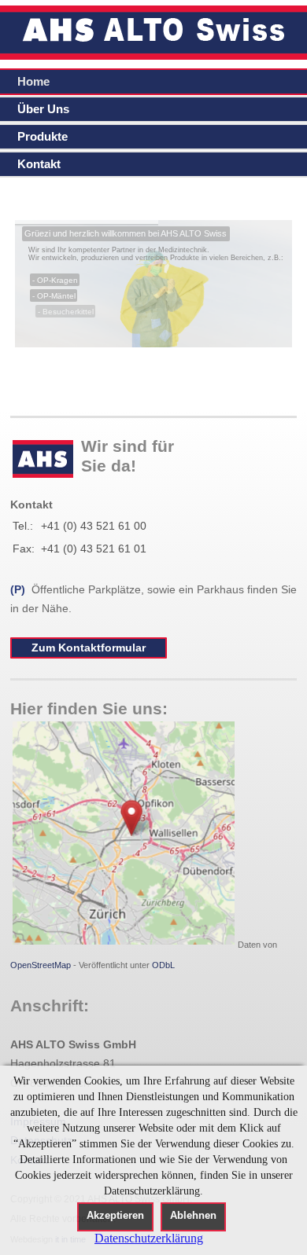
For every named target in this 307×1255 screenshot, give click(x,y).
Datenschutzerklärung (148, 1238)
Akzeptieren (115, 1215)
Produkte (42, 136)
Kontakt (39, 164)
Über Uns (43, 109)
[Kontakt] (124, 944)
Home (33, 81)
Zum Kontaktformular (88, 647)
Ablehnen (193, 1215)
